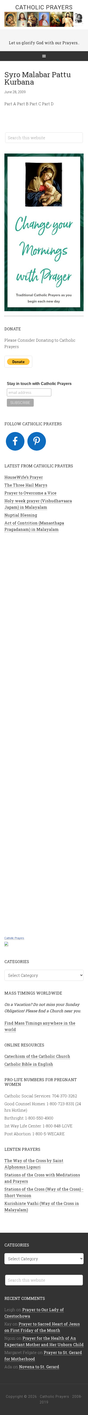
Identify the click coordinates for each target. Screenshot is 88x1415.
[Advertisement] (44, 733)
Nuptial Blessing (20, 515)
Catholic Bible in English (28, 1064)
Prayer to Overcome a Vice (30, 492)
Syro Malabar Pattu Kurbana (37, 78)
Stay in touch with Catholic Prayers (39, 384)
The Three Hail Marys (25, 485)
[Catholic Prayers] (6, 944)
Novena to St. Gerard (39, 1366)
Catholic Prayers (44, 7)
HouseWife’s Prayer (23, 477)
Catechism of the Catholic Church (37, 1056)
